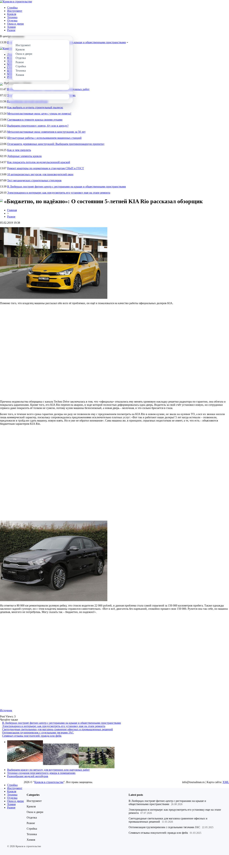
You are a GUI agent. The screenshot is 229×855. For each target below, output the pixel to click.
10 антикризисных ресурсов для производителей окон (40, 174)
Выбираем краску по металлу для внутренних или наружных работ (48, 769)
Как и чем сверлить (19, 150)
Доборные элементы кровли (24, 156)
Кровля (11, 14)
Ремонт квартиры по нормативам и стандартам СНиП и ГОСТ (45, 168)
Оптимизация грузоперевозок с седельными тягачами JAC (38, 732)
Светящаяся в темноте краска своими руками (34, 119)
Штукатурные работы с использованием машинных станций (44, 137)
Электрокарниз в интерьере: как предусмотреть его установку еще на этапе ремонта (58, 192)
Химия (11, 26)
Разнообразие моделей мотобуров (27, 776)
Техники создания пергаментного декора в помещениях (41, 772)
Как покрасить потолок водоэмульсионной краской (38, 162)
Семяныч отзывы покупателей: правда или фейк (32, 735)
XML (226, 782)
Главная (12, 210)
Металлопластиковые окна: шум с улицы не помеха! (39, 113)
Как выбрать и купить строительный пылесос (35, 107)
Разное (11, 30)
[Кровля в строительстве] (16, 1)
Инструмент (14, 10)
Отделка (12, 20)
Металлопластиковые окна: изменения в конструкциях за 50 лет (46, 131)
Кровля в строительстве (49, 782)
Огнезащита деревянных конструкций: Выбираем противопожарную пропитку (55, 143)
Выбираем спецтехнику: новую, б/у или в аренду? (38, 125)
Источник (6, 710)
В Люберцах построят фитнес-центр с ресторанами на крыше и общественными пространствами (66, 186)
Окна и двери (15, 23)
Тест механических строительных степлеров (34, 180)
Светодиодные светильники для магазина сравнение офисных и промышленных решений (57, 729)
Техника (12, 17)
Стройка (12, 7)
